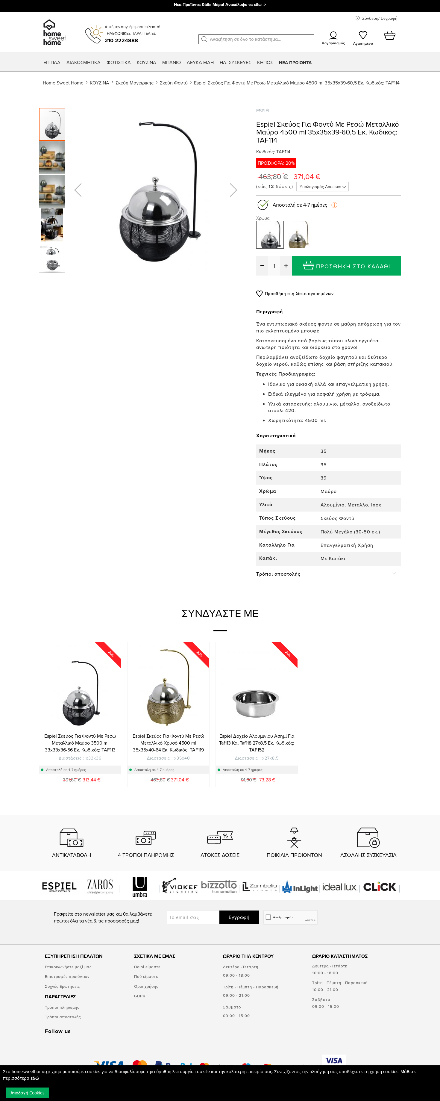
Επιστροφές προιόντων (67, 976)
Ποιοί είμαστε (147, 967)
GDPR (139, 996)
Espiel (263, 110)
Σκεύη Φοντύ (174, 82)
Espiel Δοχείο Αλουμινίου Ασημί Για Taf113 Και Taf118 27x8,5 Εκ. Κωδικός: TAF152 (256, 743)
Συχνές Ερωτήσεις (62, 986)
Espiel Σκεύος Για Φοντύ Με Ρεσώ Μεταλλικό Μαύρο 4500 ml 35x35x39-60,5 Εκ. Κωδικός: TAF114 (297, 82)
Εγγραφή (239, 917)
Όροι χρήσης (146, 986)
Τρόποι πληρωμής (62, 1007)
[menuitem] (51, 62)
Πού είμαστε (146, 976)
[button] (204, 39)
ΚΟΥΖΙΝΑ (99, 82)
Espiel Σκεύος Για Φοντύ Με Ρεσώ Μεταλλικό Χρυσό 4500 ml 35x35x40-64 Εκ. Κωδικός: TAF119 (168, 743)
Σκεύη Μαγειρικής (135, 82)
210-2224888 (121, 40)
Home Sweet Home (63, 82)
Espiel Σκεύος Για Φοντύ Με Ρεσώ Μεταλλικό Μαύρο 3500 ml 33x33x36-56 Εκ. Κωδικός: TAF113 (80, 743)
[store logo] (53, 29)
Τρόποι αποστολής (63, 1017)
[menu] (220, 62)
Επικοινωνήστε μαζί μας (68, 967)
